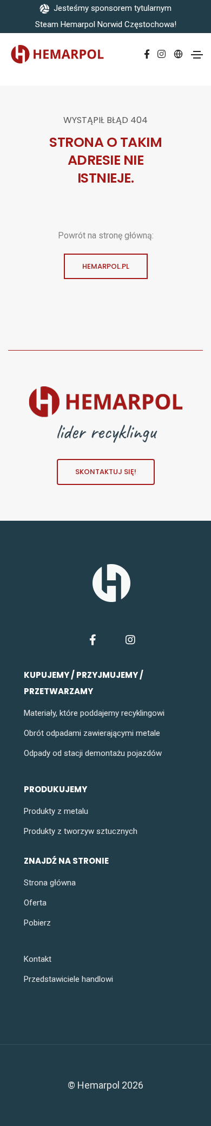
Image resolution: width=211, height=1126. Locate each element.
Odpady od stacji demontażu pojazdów (93, 753)
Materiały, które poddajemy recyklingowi (94, 713)
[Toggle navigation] (197, 55)
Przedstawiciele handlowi (68, 979)
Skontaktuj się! (105, 472)
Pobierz (37, 923)
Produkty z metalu (56, 811)
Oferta (35, 903)
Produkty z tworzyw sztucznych (80, 831)
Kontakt (37, 959)
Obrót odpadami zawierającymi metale (92, 733)
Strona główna (50, 883)
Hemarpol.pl (105, 266)
